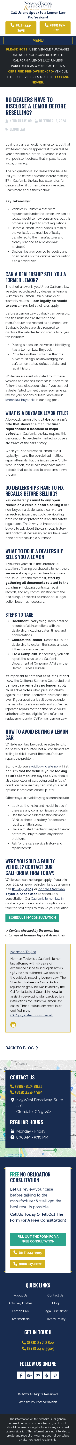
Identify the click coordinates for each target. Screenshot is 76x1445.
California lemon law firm (48, 898)
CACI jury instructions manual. (31, 1015)
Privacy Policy (55, 1319)
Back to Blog (20, 1048)
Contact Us (55, 1295)
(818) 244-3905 (23, 28)
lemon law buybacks (20, 400)
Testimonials (20, 1319)
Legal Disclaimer (55, 1311)
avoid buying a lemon (44, 766)
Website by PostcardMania (38, 1402)
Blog (55, 1303)
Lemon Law (17, 129)
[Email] (13, 1025)
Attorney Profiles (21, 1303)
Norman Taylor (23, 952)
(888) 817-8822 (57, 28)
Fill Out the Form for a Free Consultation (38, 1239)
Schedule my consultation (32, 918)
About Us (20, 1295)
